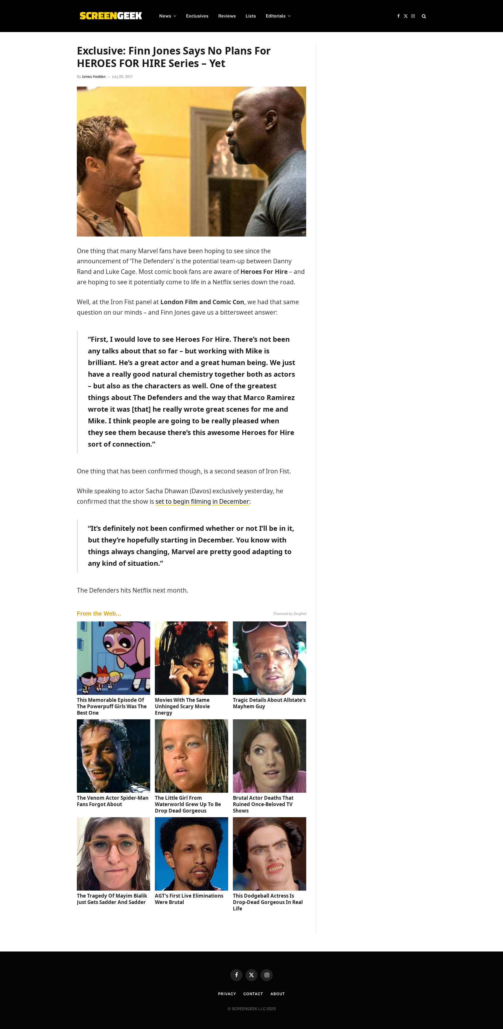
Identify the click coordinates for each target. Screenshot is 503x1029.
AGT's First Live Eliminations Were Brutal (189, 898)
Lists (251, 15)
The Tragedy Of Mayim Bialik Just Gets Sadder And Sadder (112, 898)
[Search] (423, 16)
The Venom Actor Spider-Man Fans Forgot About (112, 801)
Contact (253, 994)
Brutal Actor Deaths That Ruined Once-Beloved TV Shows (263, 804)
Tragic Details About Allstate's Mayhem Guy (269, 703)
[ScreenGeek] (110, 16)
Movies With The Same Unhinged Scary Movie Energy (182, 706)
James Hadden (94, 77)
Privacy (227, 994)
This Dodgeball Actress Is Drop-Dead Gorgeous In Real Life (268, 902)
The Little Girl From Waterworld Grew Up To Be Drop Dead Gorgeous (188, 804)
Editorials (276, 15)
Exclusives (197, 15)
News (165, 15)
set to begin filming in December (202, 501)
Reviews (227, 15)
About (277, 994)
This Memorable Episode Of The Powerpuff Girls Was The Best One (112, 706)
